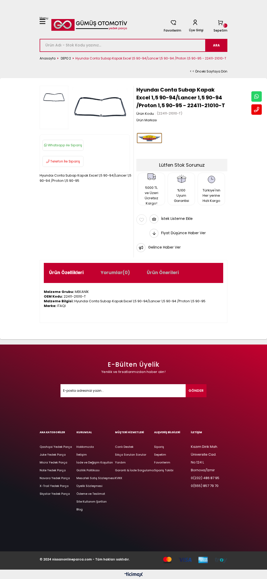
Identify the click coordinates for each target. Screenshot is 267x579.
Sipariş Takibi (163, 470)
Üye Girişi (196, 30)
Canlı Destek (124, 447)
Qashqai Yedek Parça (56, 447)
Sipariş (159, 447)
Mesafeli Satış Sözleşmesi (95, 478)
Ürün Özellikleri (66, 272)
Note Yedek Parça (53, 470)
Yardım (120, 462)
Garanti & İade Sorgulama (134, 470)
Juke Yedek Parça (53, 455)
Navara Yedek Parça (55, 478)
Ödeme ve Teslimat (90, 494)
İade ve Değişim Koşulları (94, 462)
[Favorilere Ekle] (141, 219)
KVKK (118, 478)
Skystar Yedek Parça (55, 494)
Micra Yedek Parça (53, 462)
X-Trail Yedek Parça (54, 486)
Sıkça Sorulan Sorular (130, 455)
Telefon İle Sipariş (65, 161)
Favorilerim (172, 30)
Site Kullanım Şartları (91, 501)
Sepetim (160, 455)
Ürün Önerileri (163, 272)
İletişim (81, 455)
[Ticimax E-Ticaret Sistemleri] (133, 575)
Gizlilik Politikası (88, 470)
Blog (79, 509)
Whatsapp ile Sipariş (64, 145)
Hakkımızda (85, 447)
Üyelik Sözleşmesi (89, 486)
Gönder (196, 390)
